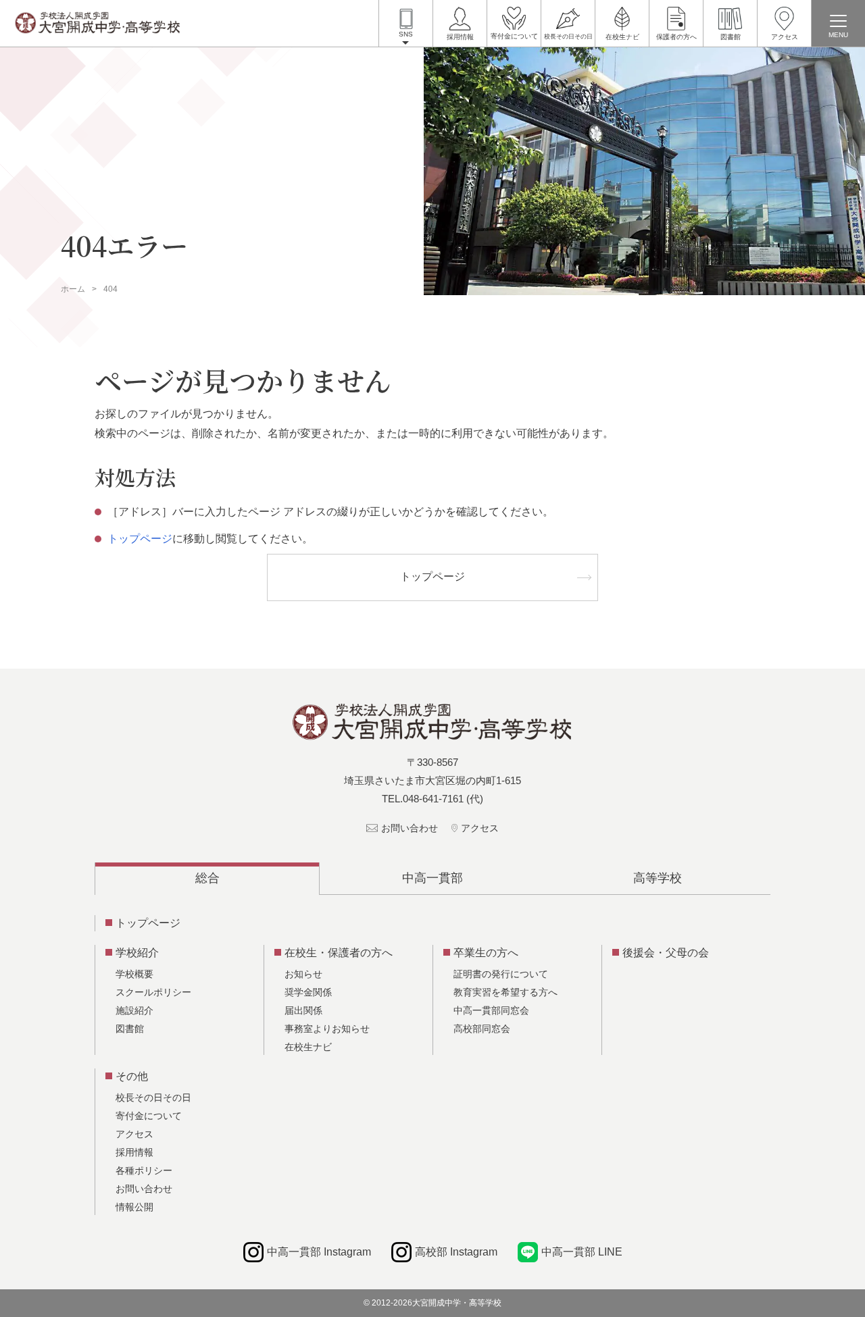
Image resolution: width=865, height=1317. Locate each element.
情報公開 (134, 1207)
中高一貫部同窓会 (491, 1010)
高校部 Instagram (456, 1252)
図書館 (730, 37)
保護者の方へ (676, 37)
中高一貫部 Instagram (319, 1252)
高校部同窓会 (481, 1028)
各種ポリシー (144, 1170)
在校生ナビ (622, 37)
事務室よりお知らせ (327, 1028)
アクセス (784, 37)
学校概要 (134, 974)
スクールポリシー (153, 992)
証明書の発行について (500, 974)
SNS (406, 34)
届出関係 (303, 1010)
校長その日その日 (568, 36)
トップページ (139, 538)
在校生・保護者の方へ (339, 952)
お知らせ (303, 974)
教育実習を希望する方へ (505, 992)
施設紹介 (134, 1010)
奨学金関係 (308, 992)
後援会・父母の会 (665, 952)
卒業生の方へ (485, 952)
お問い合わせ (409, 828)
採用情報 (460, 37)
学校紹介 (137, 952)
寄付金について (514, 36)
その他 (132, 1076)
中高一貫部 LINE (581, 1252)
